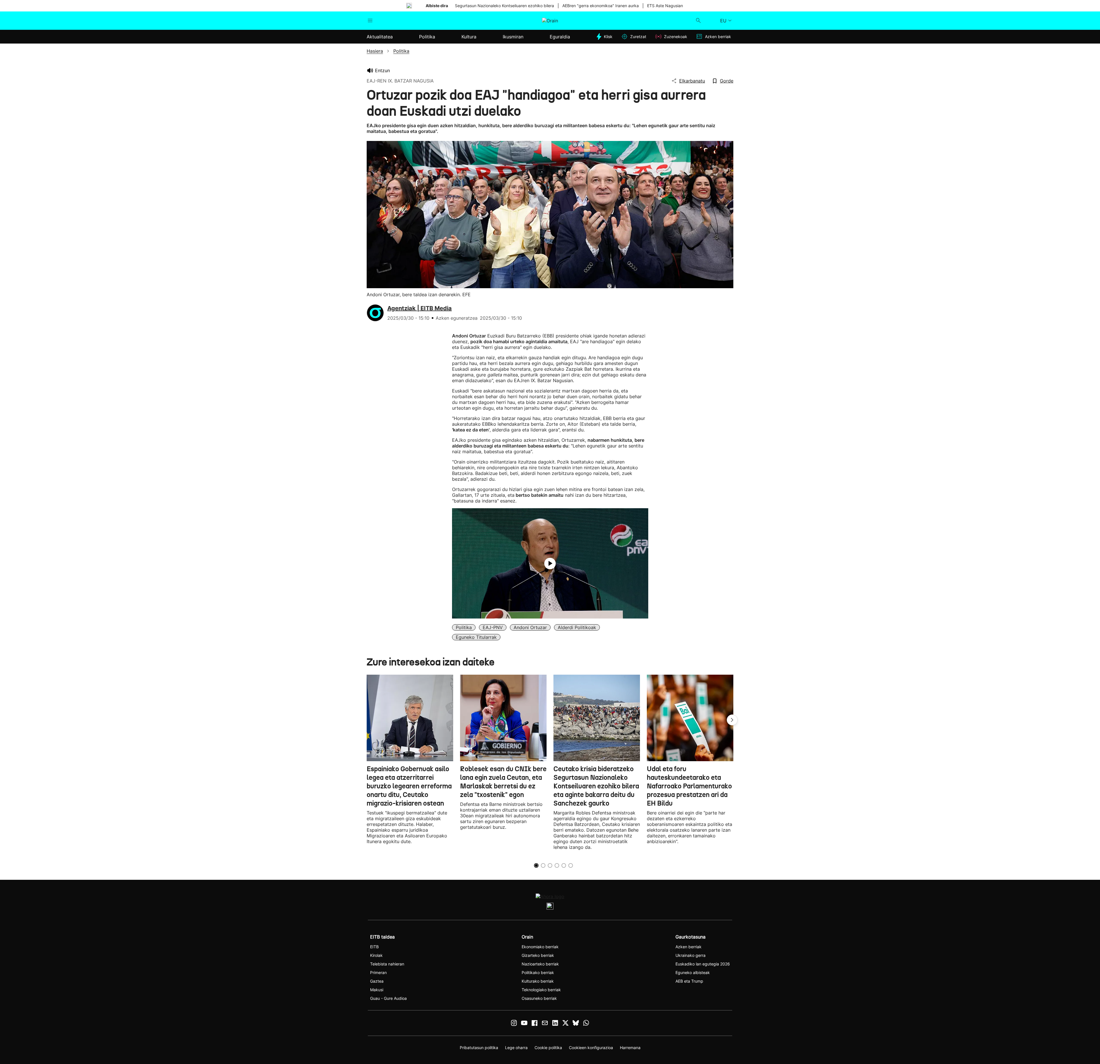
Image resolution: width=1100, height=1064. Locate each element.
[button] (732, 719)
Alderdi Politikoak (577, 627)
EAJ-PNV (493, 627)
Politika (464, 627)
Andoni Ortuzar (530, 627)
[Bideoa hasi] (550, 563)
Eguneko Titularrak (476, 637)
